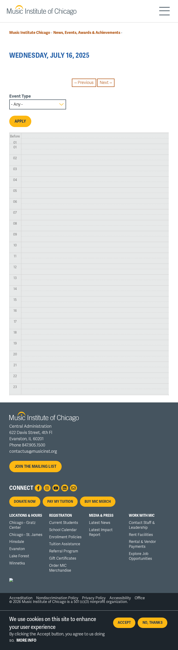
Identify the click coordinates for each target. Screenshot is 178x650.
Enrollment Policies (65, 537)
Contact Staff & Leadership (142, 525)
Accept (124, 622)
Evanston (17, 549)
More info (26, 640)
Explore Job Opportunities (140, 556)
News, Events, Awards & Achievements (86, 32)
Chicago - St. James (25, 534)
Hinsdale (16, 541)
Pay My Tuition (60, 501)
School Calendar (63, 530)
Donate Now (25, 501)
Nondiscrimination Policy (57, 598)
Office (140, 598)
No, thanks (153, 622)
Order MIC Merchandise (60, 568)
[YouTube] (55, 487)
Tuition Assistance (64, 544)
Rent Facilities (141, 534)
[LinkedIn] (64, 487)
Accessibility (120, 598)
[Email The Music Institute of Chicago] (73, 487)
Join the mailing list (36, 466)
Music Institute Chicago (29, 32)
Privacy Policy (94, 598)
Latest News (99, 522)
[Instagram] (47, 487)
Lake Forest (19, 556)
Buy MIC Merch (98, 501)
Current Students (63, 522)
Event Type (20, 96)
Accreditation (20, 598)
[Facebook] (38, 487)
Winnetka (17, 563)
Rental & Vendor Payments (142, 544)
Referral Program (63, 551)
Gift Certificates (62, 558)
